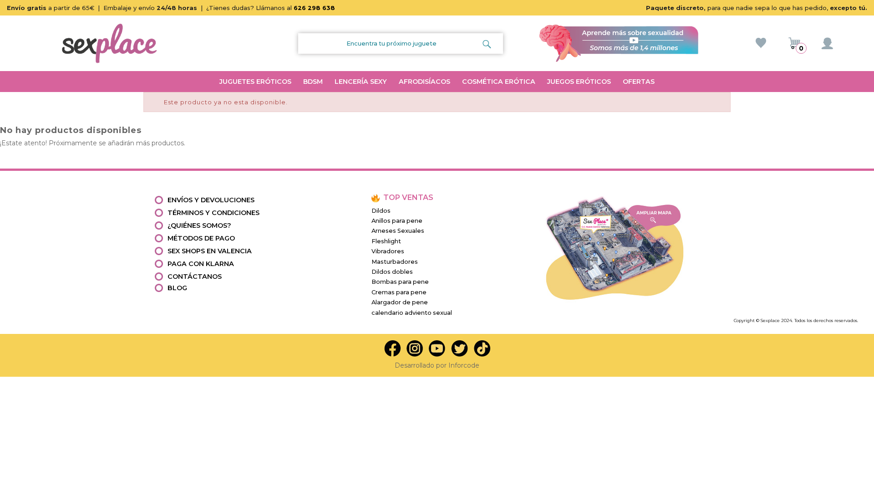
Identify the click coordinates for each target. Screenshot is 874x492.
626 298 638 (314, 8)
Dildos (381, 210)
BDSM (313, 81)
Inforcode (463, 365)
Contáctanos (195, 276)
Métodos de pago (201, 238)
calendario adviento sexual (411, 312)
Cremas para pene (399, 292)
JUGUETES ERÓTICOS (255, 81)
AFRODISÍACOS (424, 81)
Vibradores (387, 251)
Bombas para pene (400, 281)
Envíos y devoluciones (211, 200)
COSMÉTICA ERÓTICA (498, 81)
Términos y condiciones (213, 213)
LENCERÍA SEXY (361, 81)
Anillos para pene (396, 220)
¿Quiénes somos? (199, 225)
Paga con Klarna (201, 264)
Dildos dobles (392, 271)
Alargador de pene (399, 302)
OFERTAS (639, 81)
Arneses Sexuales (397, 230)
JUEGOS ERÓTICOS (579, 81)
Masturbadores (394, 261)
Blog (177, 288)
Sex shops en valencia (210, 251)
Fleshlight (386, 241)
